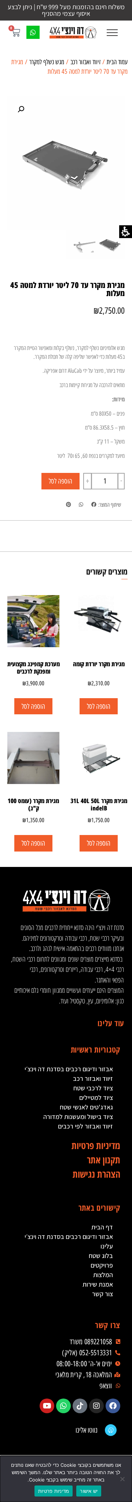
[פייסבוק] (113, 1406)
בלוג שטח (101, 1255)
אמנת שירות (97, 1284)
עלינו (106, 1246)
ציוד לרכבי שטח (93, 1088)
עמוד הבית (117, 62)
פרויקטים (102, 1265)
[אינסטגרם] (96, 1406)
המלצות (103, 1274)
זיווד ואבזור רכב (85, 62)
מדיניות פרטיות (53, 1491)
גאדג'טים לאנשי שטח (86, 1107)
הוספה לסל (60, 481)
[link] (73, 32)
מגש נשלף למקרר (46, 62)
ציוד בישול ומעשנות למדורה (78, 1116)
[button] (112, 32)
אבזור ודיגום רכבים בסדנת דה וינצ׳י (69, 1069)
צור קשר (102, 1294)
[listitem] (93, 505)
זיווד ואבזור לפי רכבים (85, 1126)
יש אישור (89, 1491)
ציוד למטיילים (96, 1097)
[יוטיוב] (47, 1406)
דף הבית (102, 1227)
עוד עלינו (111, 1022)
